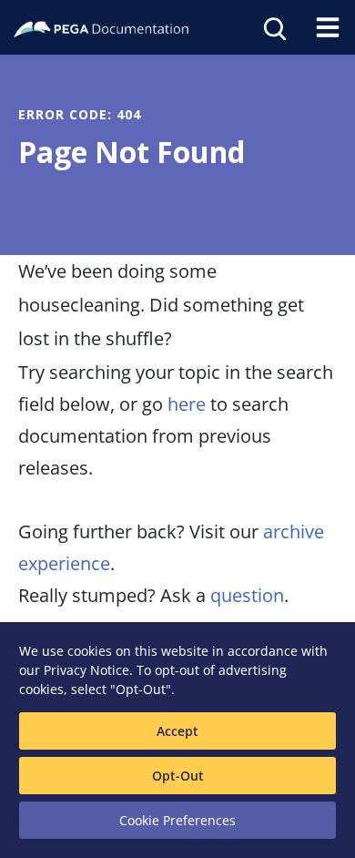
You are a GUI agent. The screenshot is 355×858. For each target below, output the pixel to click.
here (186, 404)
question (247, 595)
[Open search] (273, 27)
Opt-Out (178, 775)
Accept (177, 731)
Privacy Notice (86, 670)
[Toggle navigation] (327, 27)
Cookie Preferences (177, 820)
